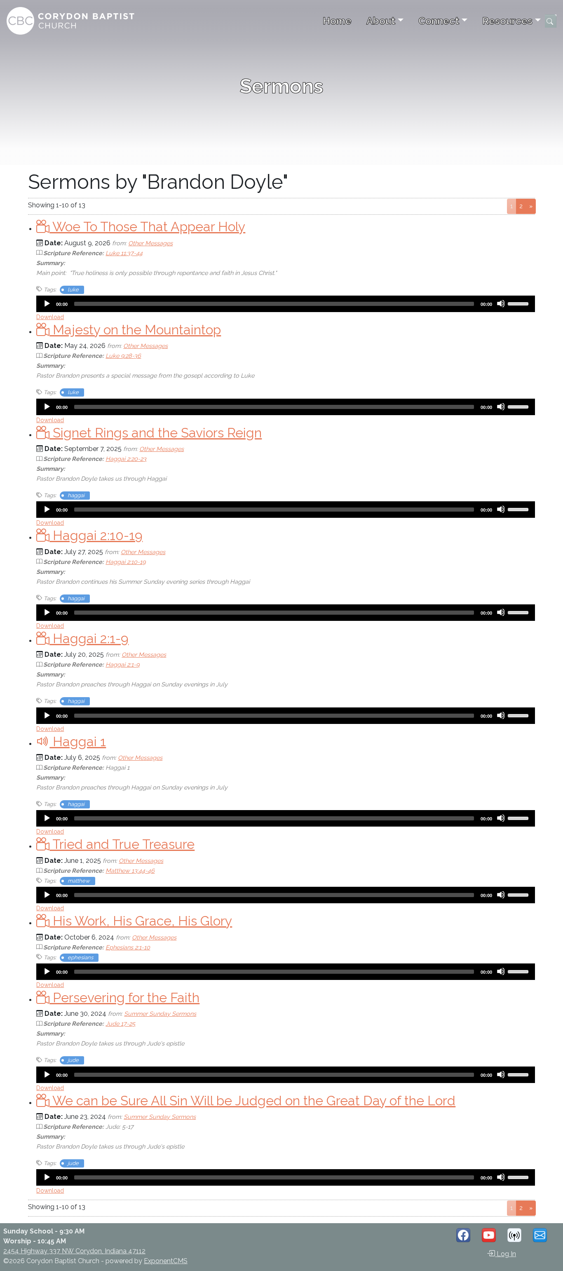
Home (337, 21)
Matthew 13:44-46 (130, 870)
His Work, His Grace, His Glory (140, 920)
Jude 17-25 (120, 1023)
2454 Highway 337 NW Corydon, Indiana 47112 (74, 1251)
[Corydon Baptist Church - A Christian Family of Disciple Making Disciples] (71, 21)
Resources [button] (507, 21)
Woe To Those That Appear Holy (147, 226)
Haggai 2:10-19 (96, 535)
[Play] (46, 303)
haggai (76, 495)
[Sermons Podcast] (514, 1235)
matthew (79, 881)
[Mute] (500, 303)
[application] (285, 304)
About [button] (380, 21)
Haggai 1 (77, 741)
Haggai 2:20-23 (126, 458)
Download (50, 317)
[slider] (519, 303)
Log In (505, 1254)
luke (73, 290)
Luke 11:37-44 (124, 252)
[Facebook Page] (463, 1235)
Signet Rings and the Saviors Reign (155, 432)
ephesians (80, 957)
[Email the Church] (540, 1235)
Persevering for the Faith (124, 997)
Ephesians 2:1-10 (128, 947)
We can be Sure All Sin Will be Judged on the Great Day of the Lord (252, 1100)
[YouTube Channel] (489, 1235)
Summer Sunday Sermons (160, 1013)
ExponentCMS (166, 1261)
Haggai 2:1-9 (89, 638)
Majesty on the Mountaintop (135, 329)
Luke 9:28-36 (123, 355)
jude (73, 1060)
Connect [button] (438, 21)
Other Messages (150, 243)
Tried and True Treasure (122, 844)
